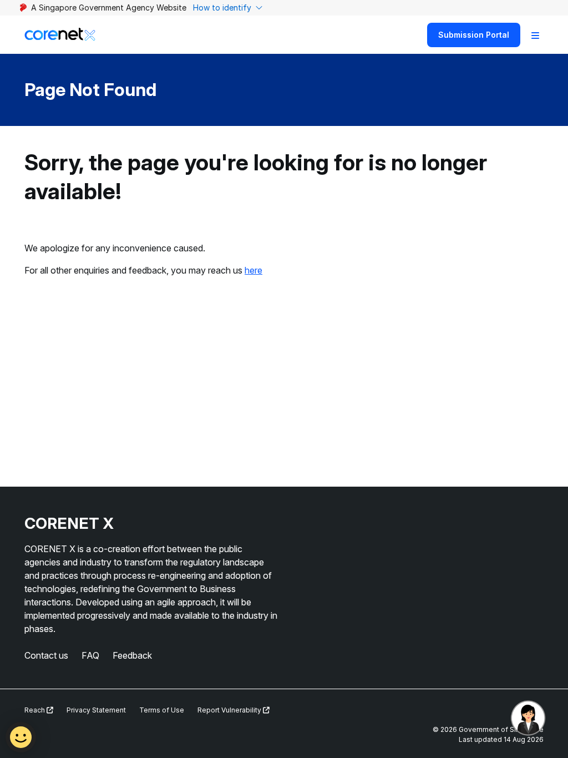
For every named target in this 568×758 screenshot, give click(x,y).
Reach (35, 710)
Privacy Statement (96, 710)
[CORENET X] (59, 35)
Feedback (132, 655)
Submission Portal (473, 34)
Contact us (46, 655)
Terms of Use (161, 710)
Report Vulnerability (230, 710)
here (253, 270)
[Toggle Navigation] (535, 35)
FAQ (90, 655)
